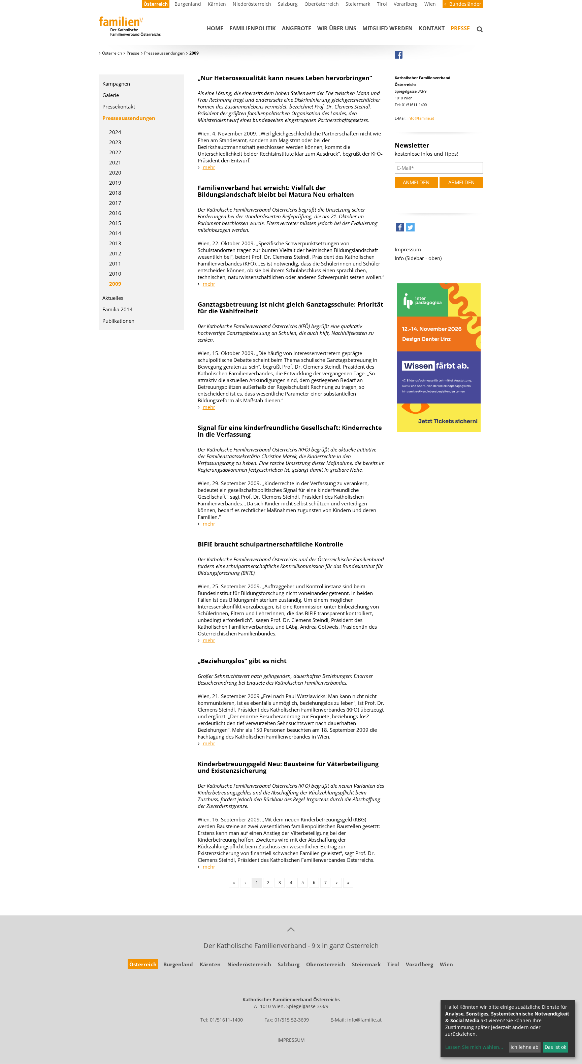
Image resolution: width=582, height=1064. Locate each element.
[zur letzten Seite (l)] (348, 883)
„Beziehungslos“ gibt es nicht (242, 661)
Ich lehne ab (525, 1047)
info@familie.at (421, 118)
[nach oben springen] (291, 929)
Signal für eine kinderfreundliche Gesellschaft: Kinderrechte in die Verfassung (290, 431)
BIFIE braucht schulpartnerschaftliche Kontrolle (270, 544)
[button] (400, 229)
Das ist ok (555, 1047)
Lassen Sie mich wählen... (474, 1047)
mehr (209, 167)
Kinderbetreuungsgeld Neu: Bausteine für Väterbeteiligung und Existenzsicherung (288, 767)
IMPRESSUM (291, 1040)
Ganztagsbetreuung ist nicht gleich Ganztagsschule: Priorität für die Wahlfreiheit (290, 307)
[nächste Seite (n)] (337, 883)
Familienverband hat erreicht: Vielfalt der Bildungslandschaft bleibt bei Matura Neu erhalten (276, 191)
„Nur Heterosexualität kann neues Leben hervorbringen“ (285, 78)
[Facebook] (398, 54)
